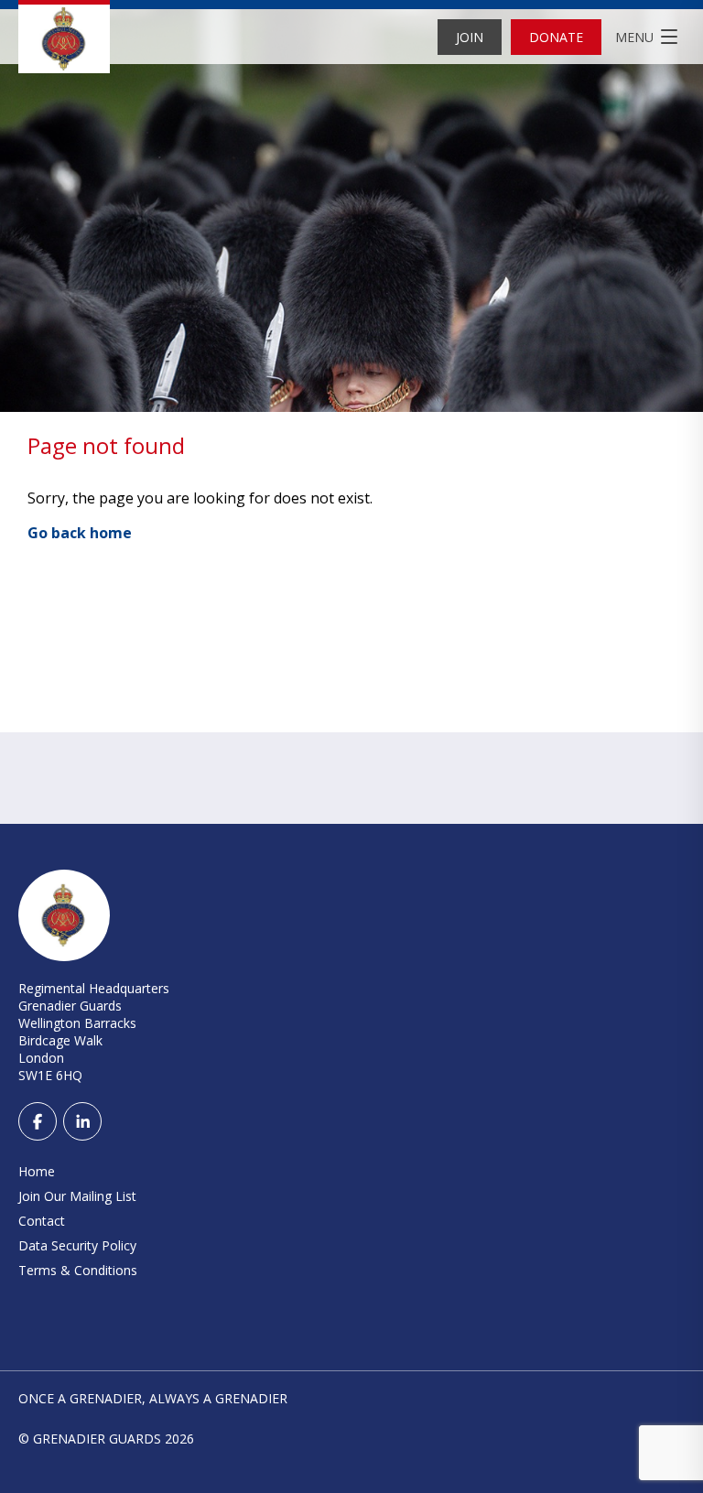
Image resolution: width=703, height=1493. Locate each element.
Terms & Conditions (77, 1270)
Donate (556, 37)
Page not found (106, 445)
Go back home (79, 533)
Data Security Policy (77, 1245)
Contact (41, 1220)
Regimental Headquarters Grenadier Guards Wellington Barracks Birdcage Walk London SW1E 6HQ (93, 1031)
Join (469, 37)
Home (36, 1171)
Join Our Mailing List (77, 1196)
